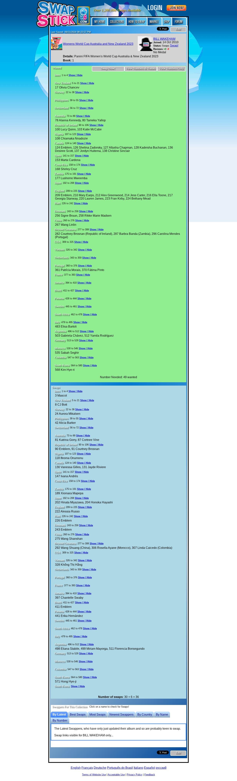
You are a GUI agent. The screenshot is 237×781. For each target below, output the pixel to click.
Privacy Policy (134, 774)
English (76, 767)
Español (149, 767)
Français (87, 767)
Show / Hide (75, 75)
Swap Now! (108, 68)
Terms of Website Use (94, 774)
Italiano (138, 767)
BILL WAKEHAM (164, 38)
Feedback (149, 774)
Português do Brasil (120, 767)
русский (161, 767)
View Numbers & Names (141, 68)
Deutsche (100, 767)
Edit (178, 29)
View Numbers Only (171, 68)
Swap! (174, 45)
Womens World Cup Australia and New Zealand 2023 (98, 43)
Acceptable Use (116, 774)
